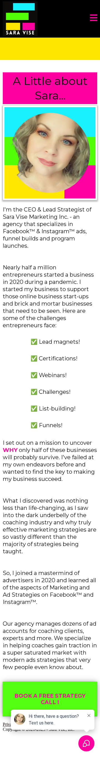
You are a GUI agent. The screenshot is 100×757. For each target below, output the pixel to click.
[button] (93, 19)
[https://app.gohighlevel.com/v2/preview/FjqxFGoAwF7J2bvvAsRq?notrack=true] (20, 18)
